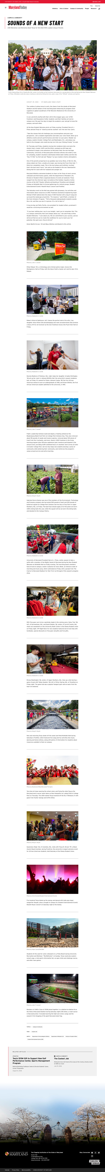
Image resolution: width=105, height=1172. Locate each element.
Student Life (34, 1031)
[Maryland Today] (18, 7)
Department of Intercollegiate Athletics (40, 1036)
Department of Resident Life (57, 1036)
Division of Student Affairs (71, 1036)
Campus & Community (37, 1026)
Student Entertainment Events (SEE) (35, 1039)
